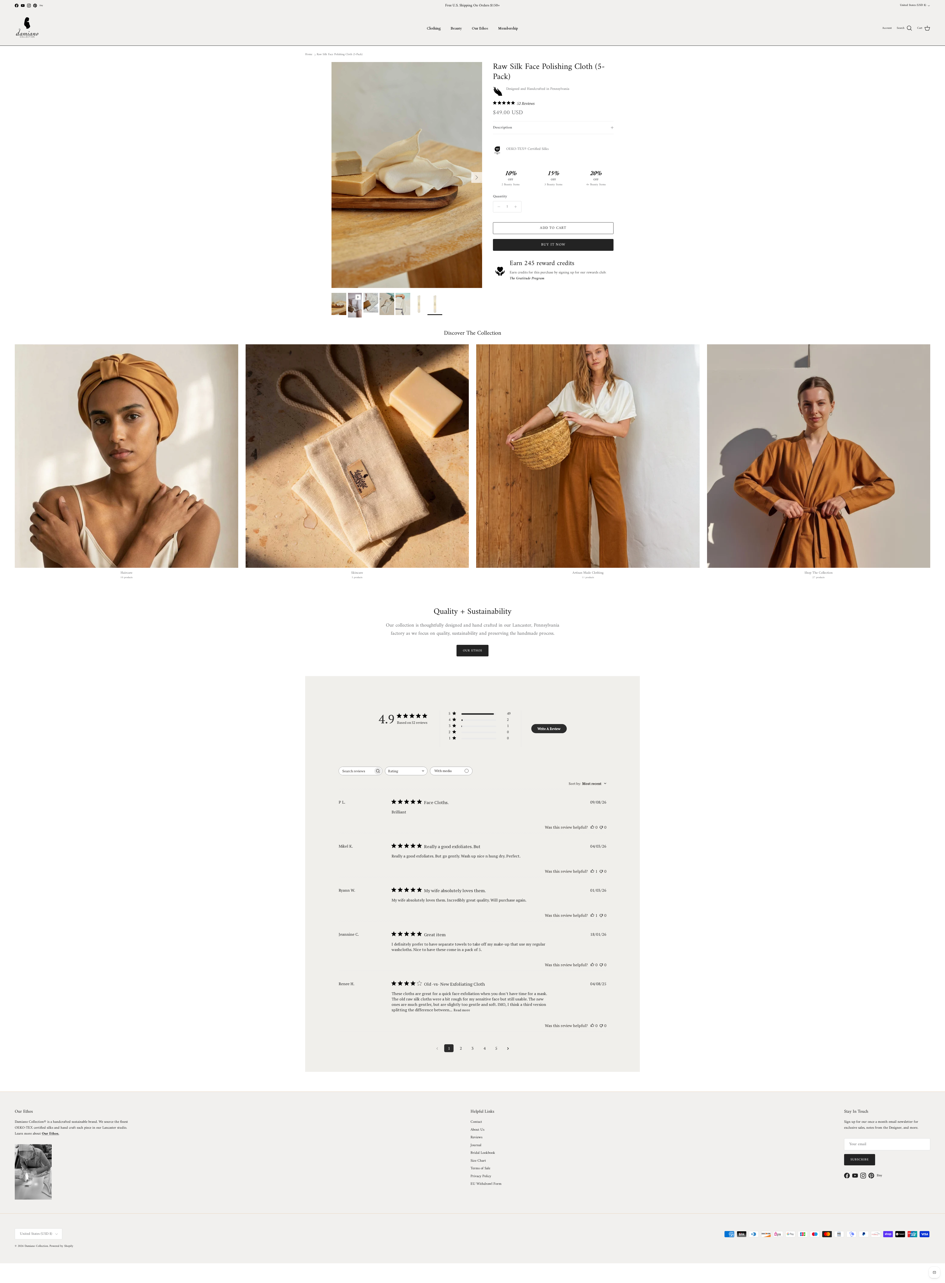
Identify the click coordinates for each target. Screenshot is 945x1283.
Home (308, 54)
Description (502, 127)
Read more (462, 1010)
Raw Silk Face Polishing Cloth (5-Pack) (339, 54)
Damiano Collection (36, 1246)
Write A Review (548, 728)
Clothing (434, 28)
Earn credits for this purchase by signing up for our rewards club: (558, 275)
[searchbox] (356, 771)
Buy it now (553, 244)
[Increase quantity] (517, 206)
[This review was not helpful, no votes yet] (601, 827)
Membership (508, 28)
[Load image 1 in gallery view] (406, 175)
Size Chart (478, 1160)
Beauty (456, 28)
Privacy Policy (481, 1176)
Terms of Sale (480, 1168)
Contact (476, 1122)
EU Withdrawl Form (486, 1184)
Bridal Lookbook (483, 1153)
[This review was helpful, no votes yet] (592, 827)
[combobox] (406, 771)
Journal (476, 1145)
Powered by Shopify (61, 1246)
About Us (477, 1129)
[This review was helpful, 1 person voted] (592, 871)
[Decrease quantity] (497, 206)
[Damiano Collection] (27, 28)
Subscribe (859, 1159)
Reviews (476, 1137)
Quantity (500, 196)
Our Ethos (480, 28)
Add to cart (553, 228)
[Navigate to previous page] (437, 1048)
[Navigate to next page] (508, 1048)
